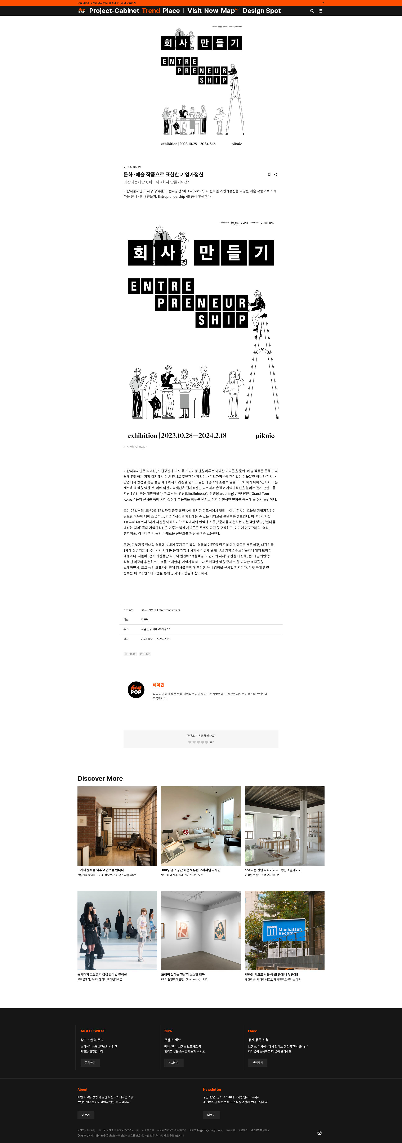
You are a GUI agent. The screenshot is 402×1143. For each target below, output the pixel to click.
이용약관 (243, 1130)
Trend (151, 11)
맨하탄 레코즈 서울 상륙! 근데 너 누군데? (271, 974)
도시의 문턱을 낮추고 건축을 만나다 (100, 870)
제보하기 (174, 1062)
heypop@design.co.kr (210, 1130)
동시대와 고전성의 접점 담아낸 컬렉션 (102, 974)
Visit (194, 11)
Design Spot (262, 11)
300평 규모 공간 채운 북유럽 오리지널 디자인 (190, 870)
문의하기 (90, 1062)
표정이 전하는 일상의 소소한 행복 (183, 974)
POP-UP (144, 654)
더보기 (86, 1115)
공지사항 (230, 1130)
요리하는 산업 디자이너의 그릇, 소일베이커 (273, 870)
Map (230, 11)
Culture (130, 654)
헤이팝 (158, 685)
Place (171, 11)
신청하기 (257, 1062)
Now (211, 11)
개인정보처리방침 (260, 1130)
